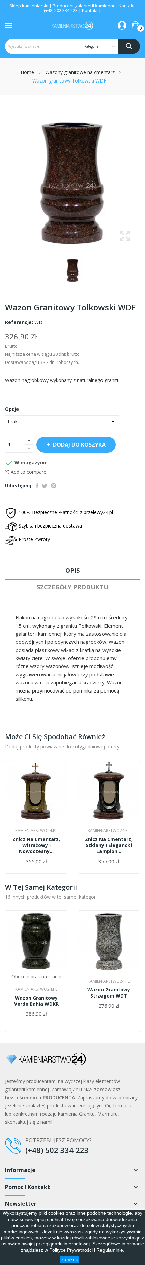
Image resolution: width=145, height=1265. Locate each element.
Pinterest (53, 486)
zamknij (69, 1259)
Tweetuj (44, 486)
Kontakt (90, 10)
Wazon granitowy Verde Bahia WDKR (36, 1001)
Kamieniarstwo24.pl (36, 831)
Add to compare (28, 472)
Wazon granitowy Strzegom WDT (108, 993)
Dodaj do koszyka (79, 444)
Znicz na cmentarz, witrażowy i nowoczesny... (36, 845)
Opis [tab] (72, 570)
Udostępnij (37, 486)
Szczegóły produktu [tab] (72, 587)
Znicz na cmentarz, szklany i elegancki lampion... (109, 845)
